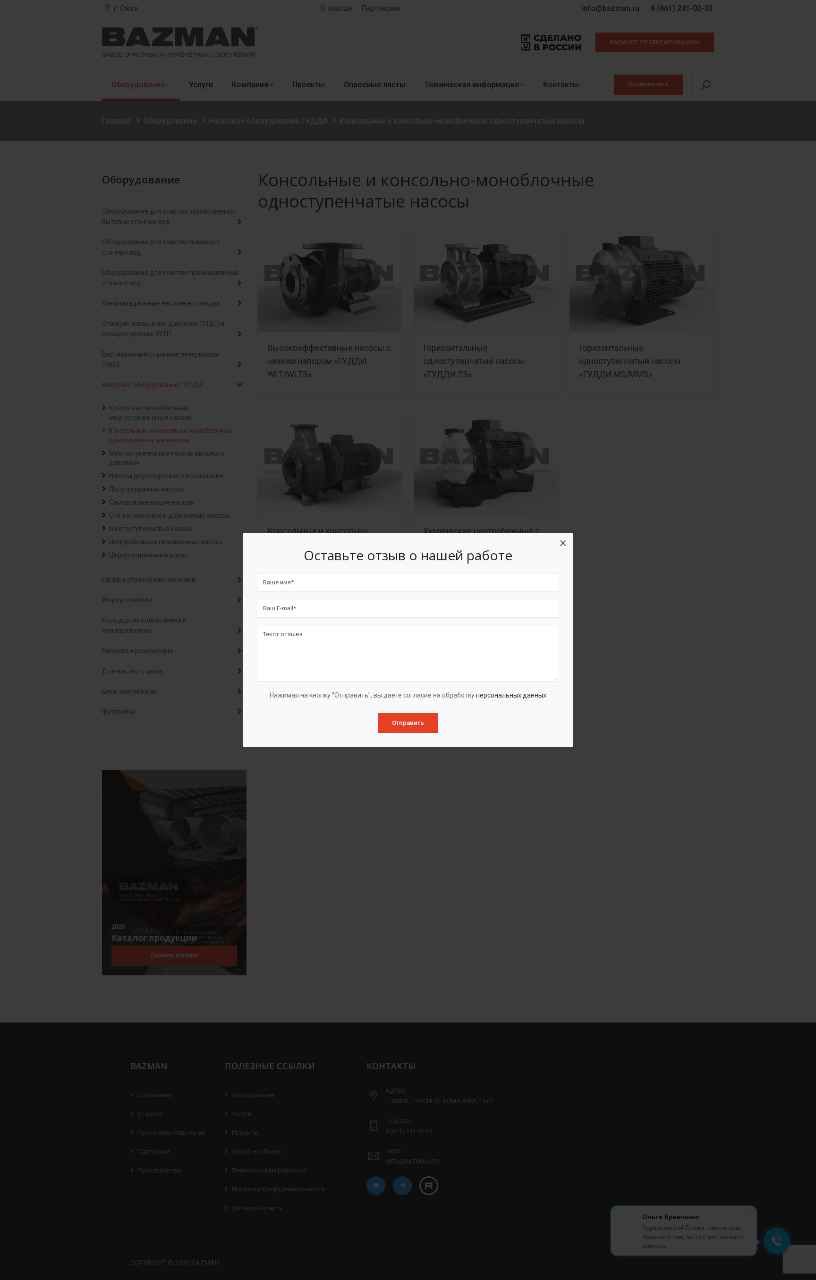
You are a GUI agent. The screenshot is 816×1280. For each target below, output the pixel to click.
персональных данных (511, 695)
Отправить (408, 722)
